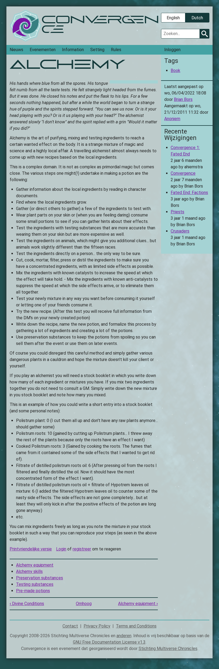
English (173, 17)
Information (73, 49)
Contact (70, 626)
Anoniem (172, 118)
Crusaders (180, 231)
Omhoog (84, 603)
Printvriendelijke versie (31, 549)
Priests (177, 211)
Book (175, 70)
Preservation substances (39, 577)
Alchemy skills (29, 571)
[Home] (26, 26)
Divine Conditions (27, 603)
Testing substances (34, 584)
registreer (82, 549)
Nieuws (16, 49)
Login (61, 549)
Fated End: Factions (189, 192)
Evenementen (43, 49)
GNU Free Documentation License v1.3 (109, 642)
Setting (97, 49)
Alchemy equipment (34, 565)
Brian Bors (183, 99)
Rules (116, 49)
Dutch (197, 17)
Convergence (183, 173)
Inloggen (172, 49)
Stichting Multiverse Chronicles (168, 648)
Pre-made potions (33, 590)
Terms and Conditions (136, 626)
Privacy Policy (97, 626)
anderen (123, 635)
